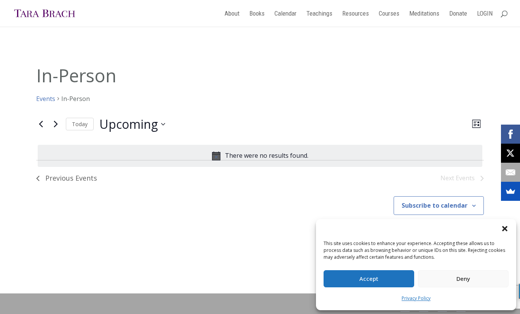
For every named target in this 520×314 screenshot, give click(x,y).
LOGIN (485, 14)
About (232, 14)
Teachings (319, 14)
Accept (368, 278)
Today (80, 124)
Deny (463, 278)
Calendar (285, 14)
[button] (505, 228)
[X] (510, 153)
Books (257, 14)
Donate (458, 14)
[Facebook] (510, 134)
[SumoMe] (510, 191)
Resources (355, 14)
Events (45, 99)
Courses (389, 14)
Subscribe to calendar (434, 205)
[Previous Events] (40, 124)
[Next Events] (55, 124)
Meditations (424, 14)
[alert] (260, 156)
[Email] (510, 172)
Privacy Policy (416, 298)
